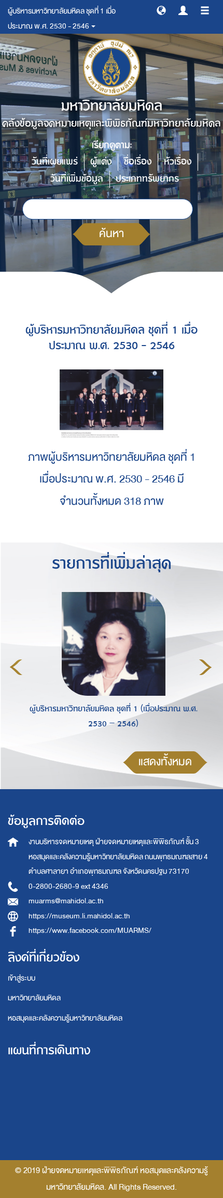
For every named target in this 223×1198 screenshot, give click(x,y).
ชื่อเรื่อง (137, 162)
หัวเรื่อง (177, 162)
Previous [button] (16, 667)
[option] (110, 665)
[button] (161, 10)
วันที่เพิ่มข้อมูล (76, 179)
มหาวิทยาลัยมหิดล (34, 998)
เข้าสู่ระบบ (21, 978)
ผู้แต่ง (101, 162)
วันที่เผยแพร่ (55, 162)
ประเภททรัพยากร (147, 179)
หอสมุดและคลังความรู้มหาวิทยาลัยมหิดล (65, 1018)
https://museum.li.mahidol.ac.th (79, 916)
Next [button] (205, 667)
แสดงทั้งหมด (165, 762)
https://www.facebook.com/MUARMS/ (90, 930)
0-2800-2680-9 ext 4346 (68, 886)
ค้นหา (111, 233)
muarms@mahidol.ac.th (66, 900)
